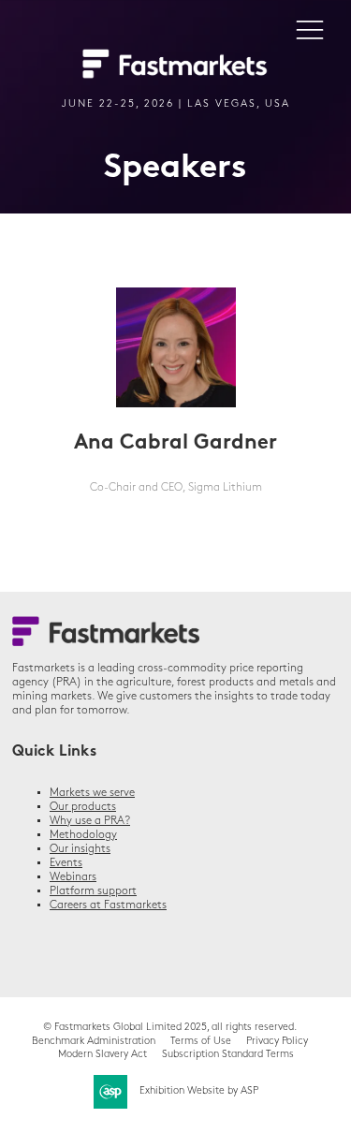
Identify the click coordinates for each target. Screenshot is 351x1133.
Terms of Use (200, 1042)
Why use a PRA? (90, 821)
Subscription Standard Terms (228, 1055)
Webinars (73, 877)
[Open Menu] (310, 29)
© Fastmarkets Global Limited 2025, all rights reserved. (170, 1028)
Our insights (80, 849)
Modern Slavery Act (102, 1055)
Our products (83, 807)
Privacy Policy (277, 1042)
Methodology (83, 835)
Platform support (93, 891)
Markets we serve (92, 793)
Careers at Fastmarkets (108, 905)
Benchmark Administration (93, 1042)
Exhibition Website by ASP (198, 1091)
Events (66, 863)
